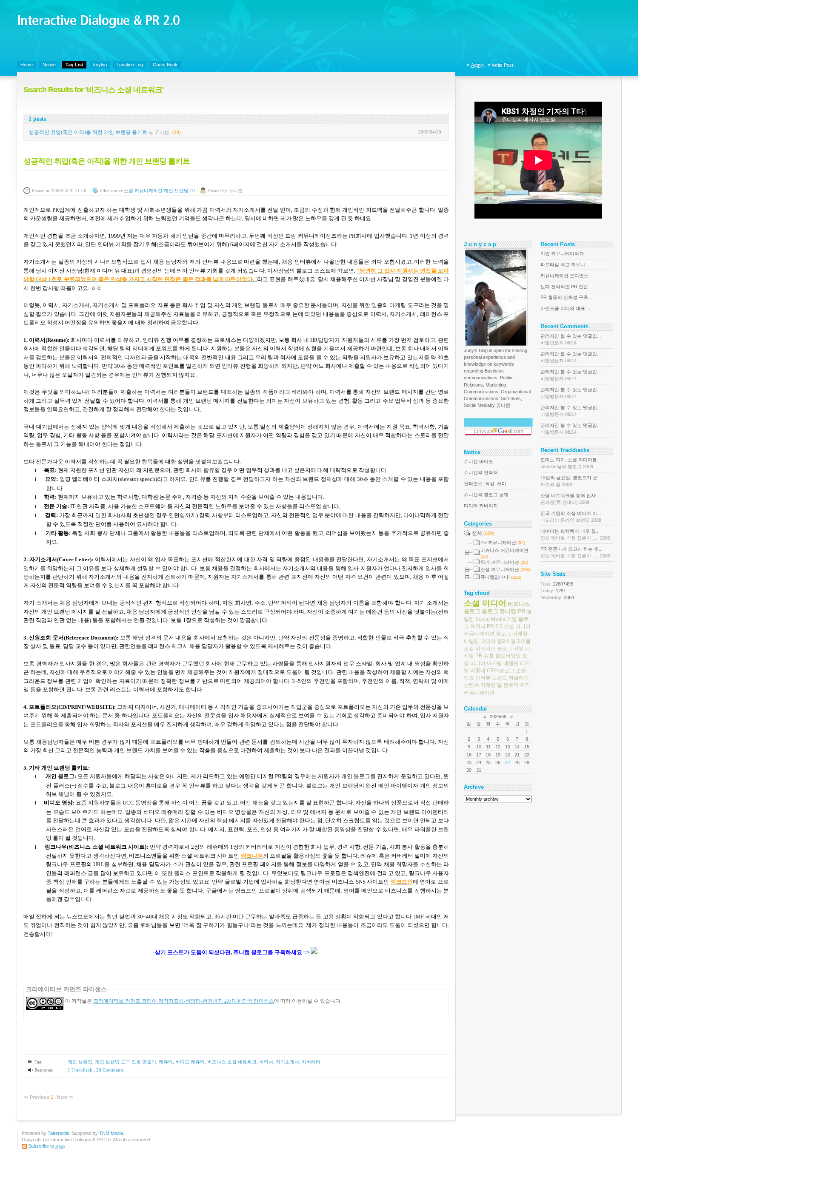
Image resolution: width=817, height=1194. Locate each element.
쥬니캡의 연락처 (481, 472)
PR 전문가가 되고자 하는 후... (575, 552)
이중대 (478, 671)
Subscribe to (46, 1146)
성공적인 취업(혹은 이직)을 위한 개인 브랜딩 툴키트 (88, 132)
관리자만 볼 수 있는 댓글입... (570, 339)
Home (26, 64)
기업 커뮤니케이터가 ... (564, 253)
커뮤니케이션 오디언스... (566, 275)
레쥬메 (166, 1061)
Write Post (502, 65)
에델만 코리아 (480, 641)
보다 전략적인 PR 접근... (566, 286)
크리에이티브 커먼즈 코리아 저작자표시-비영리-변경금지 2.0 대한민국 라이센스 (183, 1001)
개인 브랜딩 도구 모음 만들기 (125, 1061)
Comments (109, 1069)
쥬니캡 (508, 611)
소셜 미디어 (485, 603)
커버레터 (311, 1061)
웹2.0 (503, 641)
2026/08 (498, 716)
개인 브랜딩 (80, 1061)
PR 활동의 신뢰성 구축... (566, 297)
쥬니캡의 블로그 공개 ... (489, 494)
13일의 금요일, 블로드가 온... (570, 481)
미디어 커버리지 (481, 505)
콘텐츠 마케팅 (480, 685)
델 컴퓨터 (508, 685)
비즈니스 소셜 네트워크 (232, 1061)
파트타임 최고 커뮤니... (564, 264)
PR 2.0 (495, 626)
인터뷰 (483, 678)
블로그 (490, 611)
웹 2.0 (517, 641)
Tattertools (58, 1133)
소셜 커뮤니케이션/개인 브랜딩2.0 (159, 190)
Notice (49, 64)
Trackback (81, 1069)
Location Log (130, 64)
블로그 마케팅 (512, 634)
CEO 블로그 (500, 671)
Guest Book (165, 64)
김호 (489, 656)
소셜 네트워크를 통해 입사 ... (570, 499)
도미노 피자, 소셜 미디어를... (570, 463)
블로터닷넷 (508, 656)
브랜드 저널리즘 (510, 678)
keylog (100, 64)
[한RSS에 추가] (314, 953)
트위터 (478, 626)
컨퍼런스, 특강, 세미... (487, 483)
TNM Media (111, 1133)
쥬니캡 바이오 (478, 461)
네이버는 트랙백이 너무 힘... (575, 534)
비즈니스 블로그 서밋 (499, 648)
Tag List (74, 64)
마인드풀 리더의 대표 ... (565, 308)
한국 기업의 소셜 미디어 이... (570, 517)
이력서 (266, 1061)
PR (521, 611)
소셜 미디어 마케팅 (495, 659)
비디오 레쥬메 (190, 1061)
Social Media (490, 619)
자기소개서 (287, 1061)
